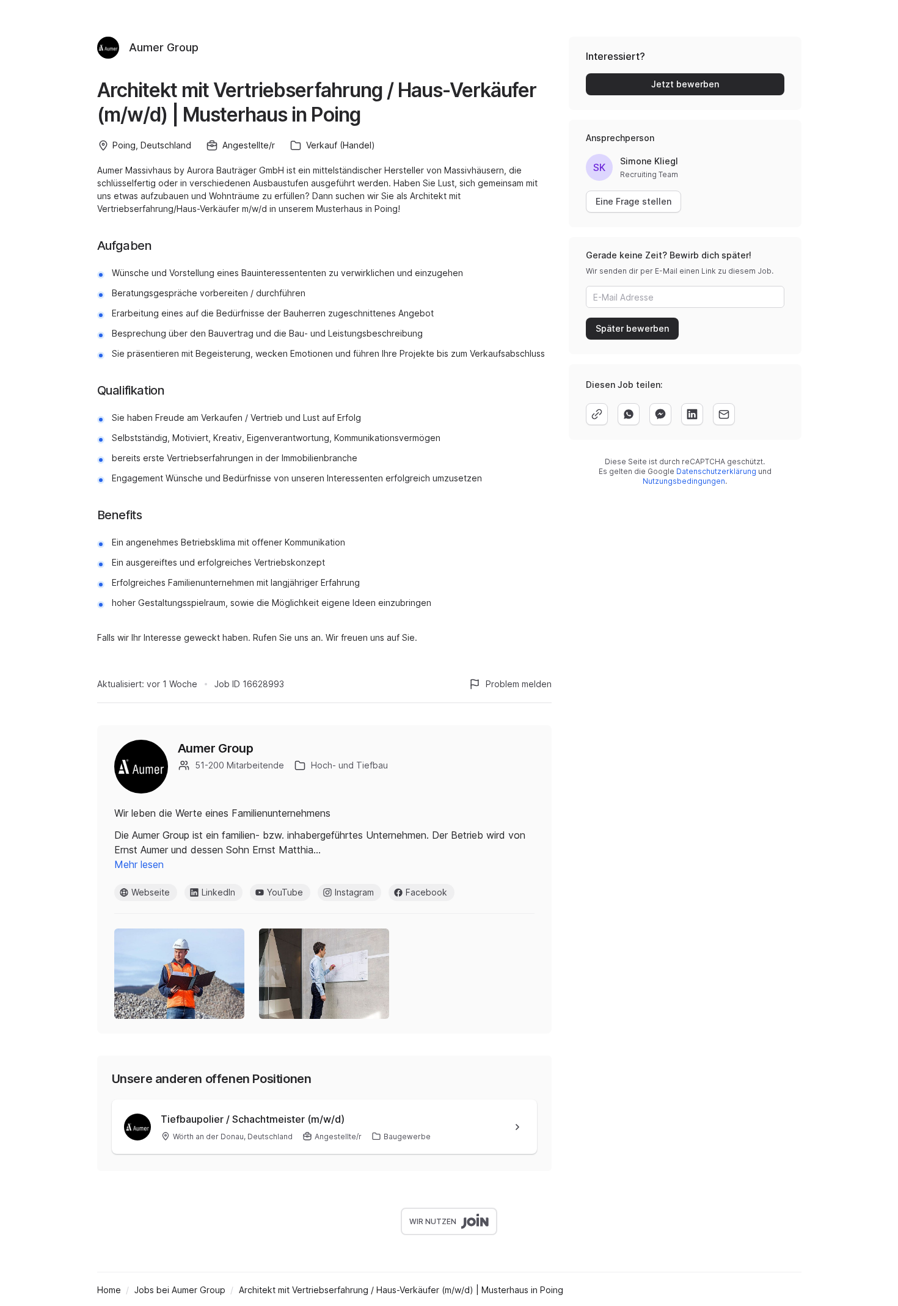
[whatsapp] (629, 414)
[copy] (597, 414)
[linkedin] (692, 414)
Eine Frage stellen (633, 201)
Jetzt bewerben (685, 84)
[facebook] (660, 414)
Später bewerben (632, 328)
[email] (724, 414)
